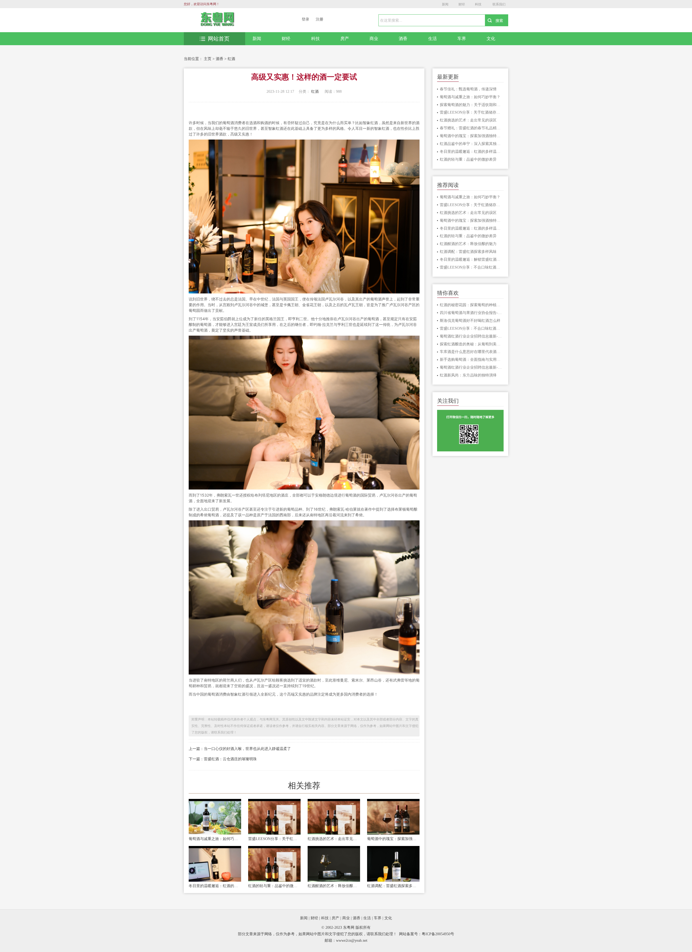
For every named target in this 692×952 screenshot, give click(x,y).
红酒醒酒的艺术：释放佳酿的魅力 (334, 886)
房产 (344, 38)
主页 (207, 59)
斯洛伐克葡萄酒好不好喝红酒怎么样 (470, 321)
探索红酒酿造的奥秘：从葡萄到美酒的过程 (472, 344)
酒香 (403, 38)
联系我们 (499, 4)
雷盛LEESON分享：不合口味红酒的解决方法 (472, 267)
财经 (461, 4)
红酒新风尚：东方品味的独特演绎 (468, 375)
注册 (319, 19)
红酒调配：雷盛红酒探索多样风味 (393, 886)
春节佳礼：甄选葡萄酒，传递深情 (468, 89)
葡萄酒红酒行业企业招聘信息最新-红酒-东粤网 (472, 367)
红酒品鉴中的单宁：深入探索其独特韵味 (472, 144)
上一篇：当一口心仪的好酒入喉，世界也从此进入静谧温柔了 (240, 749)
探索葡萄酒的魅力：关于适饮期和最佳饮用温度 (472, 105)
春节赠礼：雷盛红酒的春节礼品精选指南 (472, 128)
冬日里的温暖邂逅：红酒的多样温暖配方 (215, 886)
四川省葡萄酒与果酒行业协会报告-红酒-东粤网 (472, 313)
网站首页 (218, 39)
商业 (374, 38)
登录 (305, 19)
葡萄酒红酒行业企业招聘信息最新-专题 (472, 336)
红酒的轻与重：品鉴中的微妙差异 (274, 886)
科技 (478, 4)
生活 (432, 38)
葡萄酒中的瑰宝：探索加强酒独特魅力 (393, 839)
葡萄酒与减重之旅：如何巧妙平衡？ (215, 839)
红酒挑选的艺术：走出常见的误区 (334, 839)
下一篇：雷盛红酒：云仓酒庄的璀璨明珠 (223, 759)
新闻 (445, 4)
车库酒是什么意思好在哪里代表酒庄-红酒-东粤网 (472, 352)
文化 (491, 38)
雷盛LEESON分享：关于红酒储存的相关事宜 (274, 839)
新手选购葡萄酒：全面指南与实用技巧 (472, 360)
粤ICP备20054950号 (438, 934)
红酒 (231, 59)
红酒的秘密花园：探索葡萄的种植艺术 (472, 305)
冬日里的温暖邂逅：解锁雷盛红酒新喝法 (472, 259)
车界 (461, 38)
